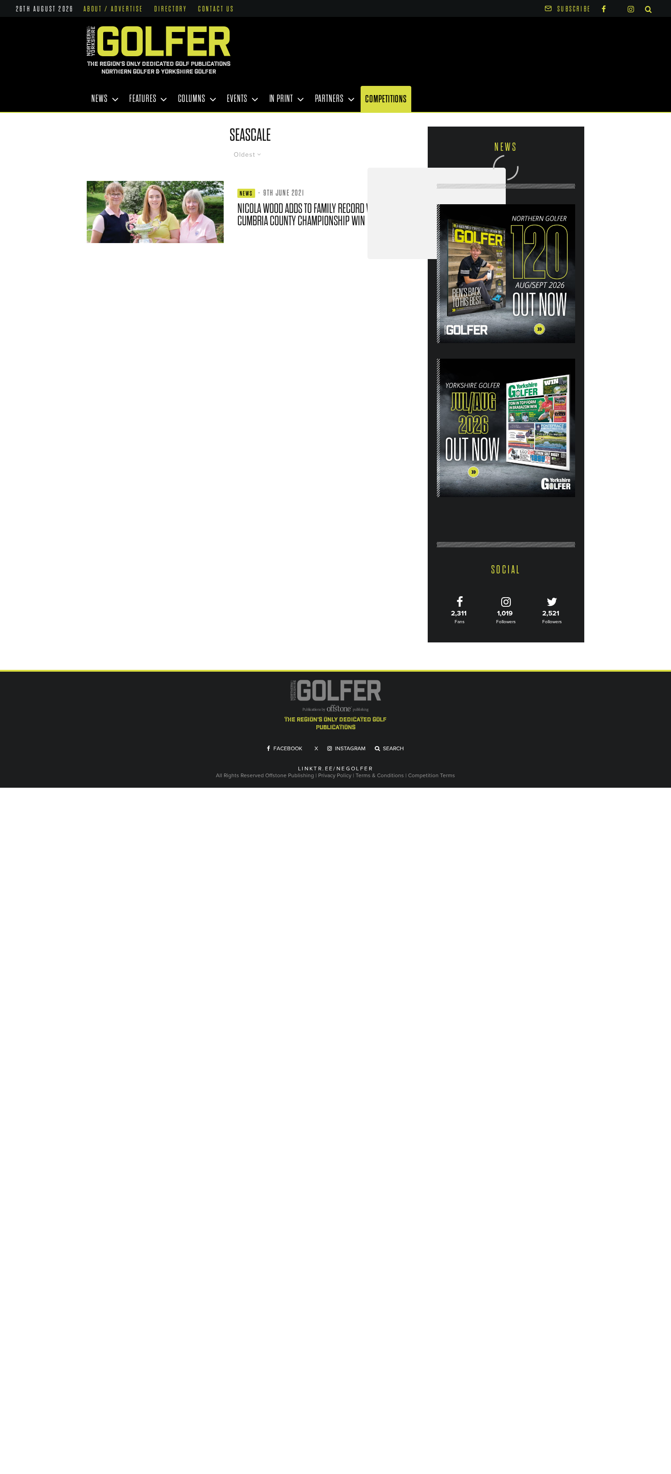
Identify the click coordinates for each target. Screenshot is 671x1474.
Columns (191, 99)
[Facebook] (603, 8)
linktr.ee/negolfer (335, 768)
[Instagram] (631, 8)
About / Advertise (113, 9)
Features (142, 99)
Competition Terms (431, 775)
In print (281, 99)
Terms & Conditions (380, 775)
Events (237, 99)
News (99, 99)
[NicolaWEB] (155, 212)
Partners (329, 99)
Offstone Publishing (289, 775)
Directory (171, 9)
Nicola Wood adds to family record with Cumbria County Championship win (310, 214)
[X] (616, 7)
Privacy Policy (334, 775)
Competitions (386, 99)
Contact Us (216, 9)
